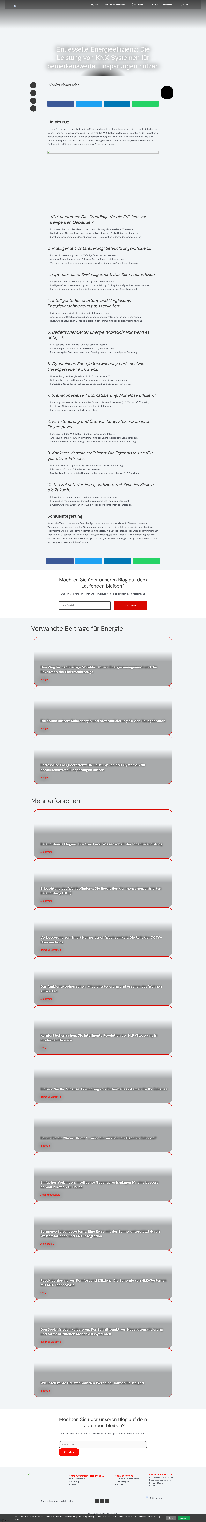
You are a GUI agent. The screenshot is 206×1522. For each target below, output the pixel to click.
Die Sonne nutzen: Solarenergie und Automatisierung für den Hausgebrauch (102, 721)
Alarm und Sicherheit (50, 950)
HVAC (43, 1048)
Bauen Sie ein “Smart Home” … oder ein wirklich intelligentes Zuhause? (98, 1138)
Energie (44, 679)
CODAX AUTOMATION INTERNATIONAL (86, 1476)
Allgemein (45, 1146)
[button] (33, 85)
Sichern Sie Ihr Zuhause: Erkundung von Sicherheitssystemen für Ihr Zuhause (103, 1089)
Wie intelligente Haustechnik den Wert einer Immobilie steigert (92, 1383)
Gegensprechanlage (50, 1195)
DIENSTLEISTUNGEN (114, 4)
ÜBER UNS (168, 4)
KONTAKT (185, 4)
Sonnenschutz (47, 1244)
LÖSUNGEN (137, 4)
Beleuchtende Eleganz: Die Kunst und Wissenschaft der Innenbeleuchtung (101, 844)
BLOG (154, 4)
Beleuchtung (46, 852)
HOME (94, 4)
